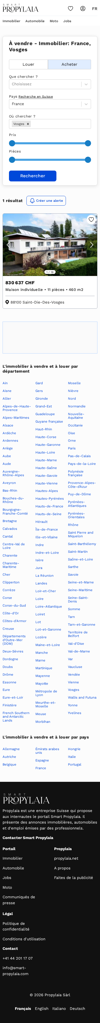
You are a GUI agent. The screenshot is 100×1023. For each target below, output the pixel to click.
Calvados (10, 529)
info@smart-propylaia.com (15, 971)
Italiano (59, 1008)
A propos (62, 868)
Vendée (74, 674)
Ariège (8, 448)
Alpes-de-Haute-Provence (17, 408)
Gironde (41, 398)
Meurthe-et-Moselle (45, 704)
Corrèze (9, 590)
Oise (71, 433)
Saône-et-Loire (80, 559)
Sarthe (73, 567)
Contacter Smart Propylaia (28, 837)
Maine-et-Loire (47, 645)
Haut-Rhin (43, 429)
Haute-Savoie (46, 475)
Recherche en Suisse (35, 96)
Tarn (71, 617)
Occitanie (75, 425)
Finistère (10, 705)
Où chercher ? (22, 116)
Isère (39, 560)
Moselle (74, 383)
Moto (54, 21)
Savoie (73, 574)
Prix (12, 135)
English (41, 1008)
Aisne (7, 391)
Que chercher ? (23, 76)
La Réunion (44, 575)
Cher (6, 574)
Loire (39, 599)
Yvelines (74, 713)
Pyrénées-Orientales (76, 515)
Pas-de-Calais (79, 456)
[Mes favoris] (70, 8)
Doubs (8, 667)
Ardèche (9, 433)
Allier (7, 398)
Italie (72, 757)
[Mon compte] (83, 8)
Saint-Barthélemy (82, 544)
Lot (38, 622)
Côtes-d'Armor (14, 621)
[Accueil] (20, 8)
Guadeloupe (45, 414)
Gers (39, 391)
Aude (7, 464)
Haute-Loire (45, 452)
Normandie (77, 406)
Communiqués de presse (19, 900)
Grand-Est (43, 406)
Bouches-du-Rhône (13, 500)
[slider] (12, 143)
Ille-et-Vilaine (46, 537)
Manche (41, 653)
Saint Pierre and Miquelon (80, 534)
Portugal (74, 764)
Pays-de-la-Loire (82, 464)
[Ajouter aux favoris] (91, 219)
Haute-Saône (46, 468)
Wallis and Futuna (82, 697)
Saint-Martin (78, 552)
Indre (39, 545)
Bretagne (10, 521)
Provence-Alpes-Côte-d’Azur (82, 484)
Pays (31, 96)
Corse (7, 598)
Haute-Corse (45, 437)
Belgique (9, 764)
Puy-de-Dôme (79, 494)
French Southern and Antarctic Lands (16, 716)
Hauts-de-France (49, 506)
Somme (74, 609)
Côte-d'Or (11, 613)
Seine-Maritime (80, 590)
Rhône (73, 525)
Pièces (15, 151)
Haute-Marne (46, 460)
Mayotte (41, 683)
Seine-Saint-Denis (78, 599)
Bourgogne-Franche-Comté (15, 511)
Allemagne (11, 749)
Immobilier (11, 21)
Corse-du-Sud (14, 605)
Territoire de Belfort (78, 634)
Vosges (73, 690)
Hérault (41, 522)
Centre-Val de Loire (14, 546)
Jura (38, 568)
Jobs (67, 21)
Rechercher (32, 175)
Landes (41, 583)
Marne (40, 660)
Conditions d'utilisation (24, 939)
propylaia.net (66, 858)
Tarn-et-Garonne (81, 624)
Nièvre (73, 391)
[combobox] (32, 124)
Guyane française (49, 421)
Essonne (9, 682)
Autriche (9, 757)
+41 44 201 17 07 (18, 958)
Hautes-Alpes (46, 491)
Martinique (43, 668)
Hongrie (74, 749)
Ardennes (10, 440)
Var (70, 659)
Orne (72, 440)
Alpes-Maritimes (16, 418)
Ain (5, 383)
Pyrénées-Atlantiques (77, 503)
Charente (10, 555)
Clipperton (11, 582)
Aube (7, 456)
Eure (6, 690)
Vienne (73, 682)
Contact (10, 948)
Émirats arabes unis (47, 750)
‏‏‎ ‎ (9, 57)
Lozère (41, 637)
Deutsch (77, 1008)
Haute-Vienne (46, 483)
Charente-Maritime (11, 565)
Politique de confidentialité (16, 926)
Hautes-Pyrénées (49, 498)
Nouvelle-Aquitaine (76, 416)
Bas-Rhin (10, 490)
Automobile (35, 21)
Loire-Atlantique (48, 606)
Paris (72, 448)
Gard (39, 383)
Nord (72, 398)
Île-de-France (46, 529)
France (40, 768)
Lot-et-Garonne (48, 629)
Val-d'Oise (76, 643)
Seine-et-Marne (81, 582)
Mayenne (42, 676)
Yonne (73, 705)
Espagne (42, 760)
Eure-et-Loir (13, 697)
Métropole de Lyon (46, 693)
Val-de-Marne (79, 651)
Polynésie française (76, 473)
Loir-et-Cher (45, 591)
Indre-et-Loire (47, 553)
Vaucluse (75, 667)
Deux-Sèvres (13, 651)
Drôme (8, 674)
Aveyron (9, 483)
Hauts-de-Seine (48, 514)
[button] (28, 124)
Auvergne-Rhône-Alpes (13, 473)
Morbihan (42, 722)
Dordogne (10, 659)
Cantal (8, 536)
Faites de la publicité (73, 877)
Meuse (40, 714)
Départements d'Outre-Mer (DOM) (14, 639)
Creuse (8, 629)
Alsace (8, 425)
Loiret (40, 614)
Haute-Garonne (48, 445)
